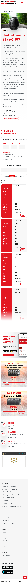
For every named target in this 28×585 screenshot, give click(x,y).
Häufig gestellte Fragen (8, 497)
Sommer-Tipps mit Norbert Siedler (11, 506)
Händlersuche (6, 555)
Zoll (20, 143)
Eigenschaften (6, 152)
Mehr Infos (21, 454)
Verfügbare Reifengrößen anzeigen (11, 118)
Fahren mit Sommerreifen (9, 486)
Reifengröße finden (7, 503)
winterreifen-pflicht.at (8, 492)
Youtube (4, 535)
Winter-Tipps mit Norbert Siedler (11, 495)
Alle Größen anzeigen (14, 324)
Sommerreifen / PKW (13, 10)
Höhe (12, 143)
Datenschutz (5, 518)
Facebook (5, 532)
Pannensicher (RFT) (14, 155)
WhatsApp (5, 541)
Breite (4, 143)
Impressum (5, 520)
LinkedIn (4, 546)
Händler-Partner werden (8, 558)
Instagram (5, 538)
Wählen (22, 215)
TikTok (4, 543)
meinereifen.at (4, 10)
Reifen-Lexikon (6, 500)
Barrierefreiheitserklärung (9, 523)
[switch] (22, 176)
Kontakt (4, 515)
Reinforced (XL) (10, 160)
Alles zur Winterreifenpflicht (10, 489)
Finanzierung (6, 176)
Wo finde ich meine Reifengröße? (14, 165)
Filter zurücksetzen (23, 139)
